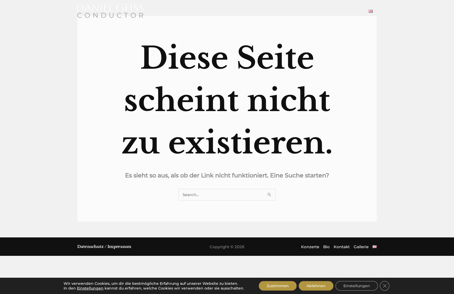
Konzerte (310, 246)
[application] (308, 11)
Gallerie (361, 246)
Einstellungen (90, 288)
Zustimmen (278, 285)
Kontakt (342, 246)
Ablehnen (316, 285)
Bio (326, 246)
